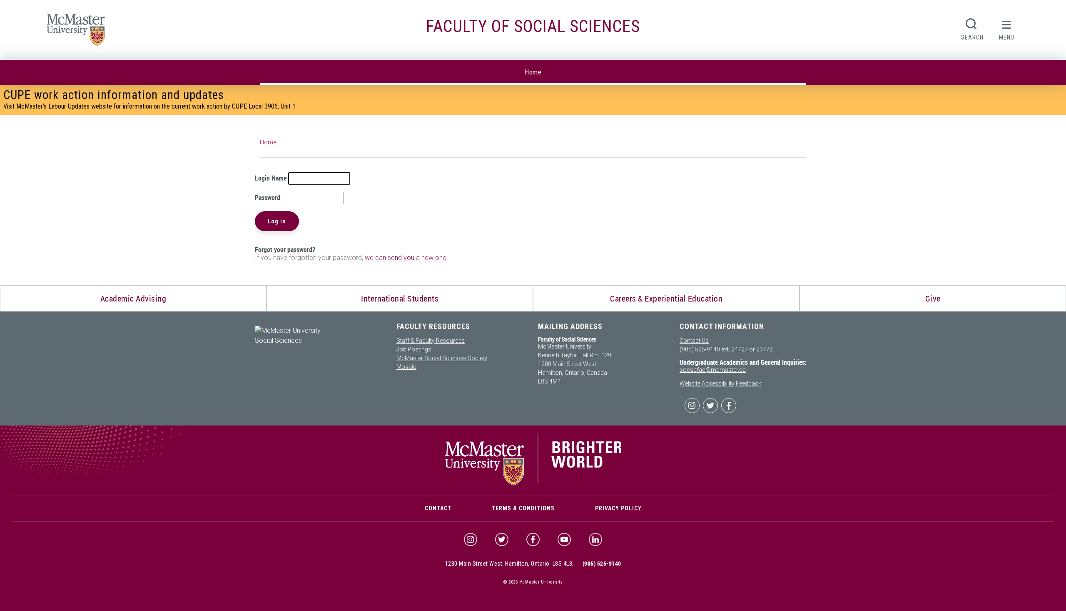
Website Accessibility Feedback (720, 383)
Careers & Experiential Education (666, 298)
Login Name (270, 178)
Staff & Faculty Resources (430, 340)
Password (267, 197)
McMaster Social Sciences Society (441, 358)
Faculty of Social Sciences (533, 26)
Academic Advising (133, 298)
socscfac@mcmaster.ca (713, 369)
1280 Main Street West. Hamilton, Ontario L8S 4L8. (509, 563)
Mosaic (406, 367)
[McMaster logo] (533, 483)
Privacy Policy (618, 508)
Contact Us (694, 340)
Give (933, 298)
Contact (438, 508)
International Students (399, 298)
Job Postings (413, 349)
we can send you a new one (405, 258)
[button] (1007, 28)
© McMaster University (533, 582)
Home (533, 72)
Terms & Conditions (523, 508)
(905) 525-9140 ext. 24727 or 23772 (726, 349)
